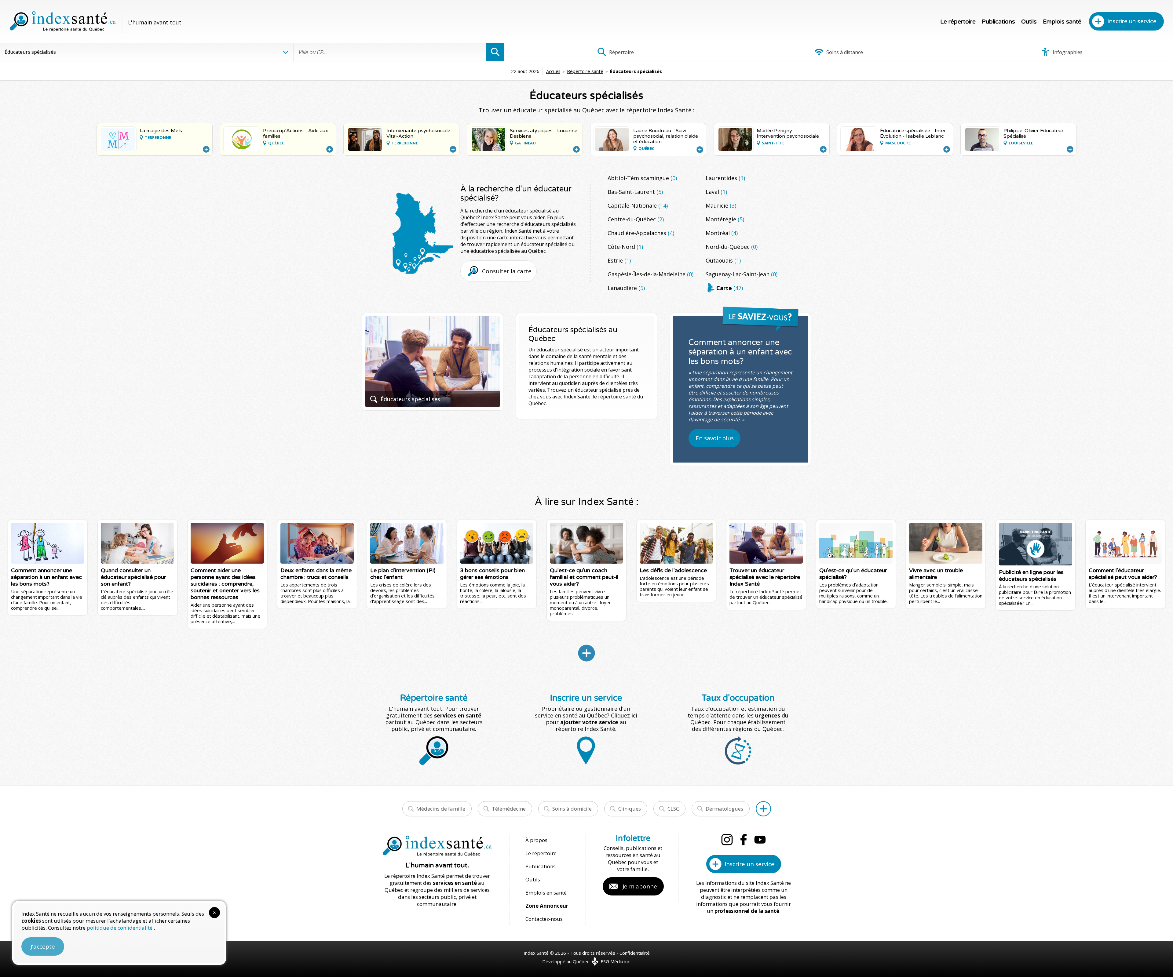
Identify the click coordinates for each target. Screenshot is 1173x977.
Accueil (553, 71)
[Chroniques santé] (586, 653)
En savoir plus (715, 438)
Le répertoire (958, 21)
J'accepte (43, 946)
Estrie (619, 260)
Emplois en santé (546, 892)
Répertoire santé (585, 71)
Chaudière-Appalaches (641, 233)
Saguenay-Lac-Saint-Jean (741, 274)
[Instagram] (727, 840)
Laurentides (725, 178)
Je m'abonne (640, 886)
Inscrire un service (1132, 21)
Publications (998, 21)
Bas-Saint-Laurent (635, 191)
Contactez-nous (544, 918)
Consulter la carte (507, 271)
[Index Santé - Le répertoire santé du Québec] (62, 21)
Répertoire (621, 52)
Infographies (1067, 52)
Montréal (722, 233)
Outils (1029, 21)
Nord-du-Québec (732, 246)
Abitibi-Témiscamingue (642, 178)
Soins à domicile (572, 808)
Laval (716, 191)
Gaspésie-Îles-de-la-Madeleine (650, 274)
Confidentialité (634, 953)
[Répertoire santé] (763, 808)
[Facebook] (743, 840)
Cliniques (629, 808)
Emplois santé (1062, 21)
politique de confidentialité (120, 927)
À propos (536, 840)
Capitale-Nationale (638, 205)
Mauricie (721, 205)
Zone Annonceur (546, 905)
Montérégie (725, 219)
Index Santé (536, 953)
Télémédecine (509, 808)
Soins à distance (844, 52)
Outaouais (723, 260)
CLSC (673, 808)
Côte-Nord (625, 246)
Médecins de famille (440, 808)
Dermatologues (724, 808)
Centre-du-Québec (636, 219)
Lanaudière (626, 288)
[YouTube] (760, 840)
